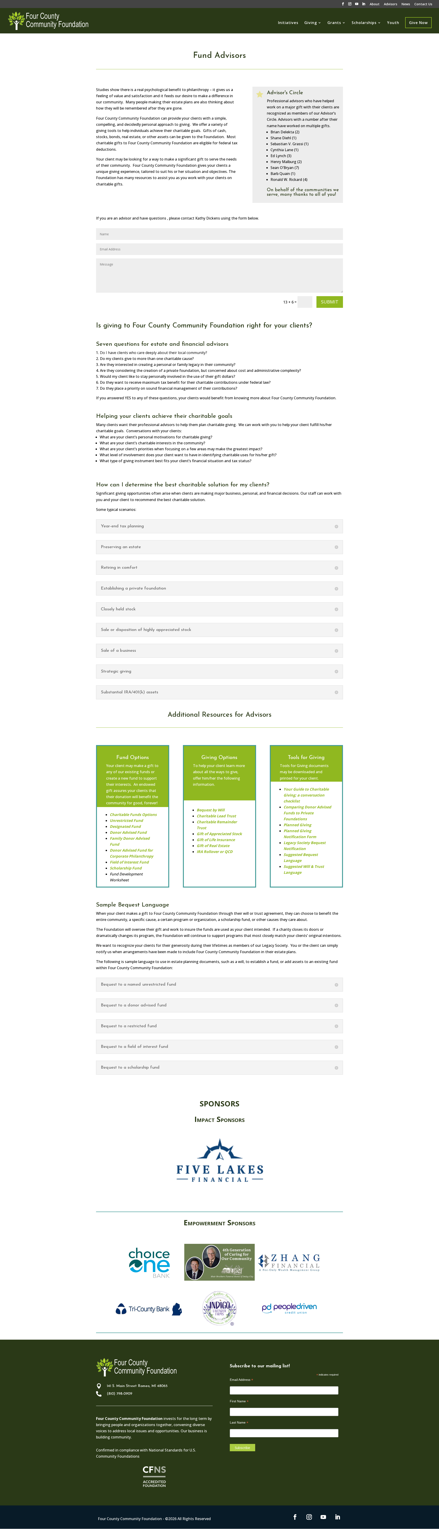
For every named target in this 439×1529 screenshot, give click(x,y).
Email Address (241, 1380)
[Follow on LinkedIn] (337, 1517)
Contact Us (423, 4)
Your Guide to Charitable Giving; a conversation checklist (306, 795)
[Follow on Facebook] (294, 1517)
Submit (329, 302)
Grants (334, 23)
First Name (239, 1401)
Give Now (418, 22)
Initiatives (288, 23)
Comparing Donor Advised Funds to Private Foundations (307, 813)
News (406, 4)
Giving (310, 23)
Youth (393, 23)
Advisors (390, 4)
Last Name (239, 1422)
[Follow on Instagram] (309, 1517)
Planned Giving (297, 824)
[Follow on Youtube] (323, 1517)
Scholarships (364, 23)
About (375, 4)
